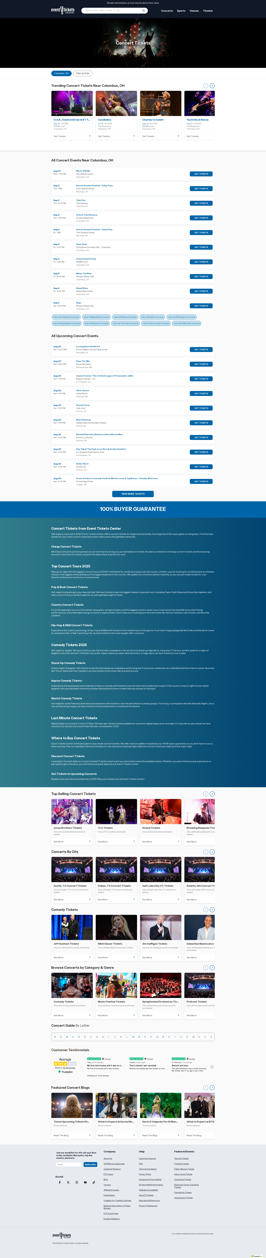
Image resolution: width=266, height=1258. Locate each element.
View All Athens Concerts (125, 317)
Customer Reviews (112, 1169)
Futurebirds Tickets (182, 1192)
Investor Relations (112, 1218)
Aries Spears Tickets (183, 1197)
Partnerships (109, 1195)
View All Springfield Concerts (66, 323)
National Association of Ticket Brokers (117, 1206)
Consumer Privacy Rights (150, 1179)
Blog (106, 1179)
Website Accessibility (148, 1190)
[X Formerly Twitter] (68, 1182)
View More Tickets (133, 494)
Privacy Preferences (148, 1205)
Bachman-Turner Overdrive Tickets (186, 1185)
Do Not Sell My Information (151, 1184)
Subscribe (90, 1164)
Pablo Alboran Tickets (184, 1169)
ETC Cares (108, 1174)
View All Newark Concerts (96, 323)
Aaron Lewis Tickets (183, 1174)
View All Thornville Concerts (125, 323)
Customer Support (147, 1158)
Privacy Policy (145, 1174)
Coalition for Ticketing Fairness (117, 1200)
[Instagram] (76, 1182)
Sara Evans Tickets (182, 1179)
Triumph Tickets (181, 1158)
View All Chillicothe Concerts (187, 323)
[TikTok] (93, 1182)
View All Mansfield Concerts (96, 317)
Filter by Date (82, 73)
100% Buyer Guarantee (114, 1163)
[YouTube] (85, 1182)
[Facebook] (59, 1182)
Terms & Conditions (148, 1169)
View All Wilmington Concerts (181, 317)
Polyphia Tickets (181, 1163)
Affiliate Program (111, 1190)
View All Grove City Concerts (156, 323)
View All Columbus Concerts (66, 317)
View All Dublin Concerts (152, 317)
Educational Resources (149, 1200)
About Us (108, 1158)
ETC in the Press (111, 1213)
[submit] (143, 10)
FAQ (141, 1163)
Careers (107, 1184)
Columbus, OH (61, 73)
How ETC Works (146, 1195)
